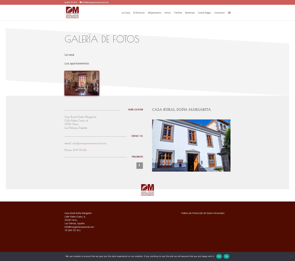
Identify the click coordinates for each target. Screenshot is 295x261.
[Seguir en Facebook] (139, 165)
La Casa (126, 13)
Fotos (168, 13)
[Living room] (82, 94)
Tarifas (178, 13)
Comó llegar (204, 13)
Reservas (190, 13)
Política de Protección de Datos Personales (202, 213)
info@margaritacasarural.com (89, 143)
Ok (219, 256)
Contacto (219, 13)
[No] (291, 256)
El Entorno (139, 13)
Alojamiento (154, 13)
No (226, 256)
